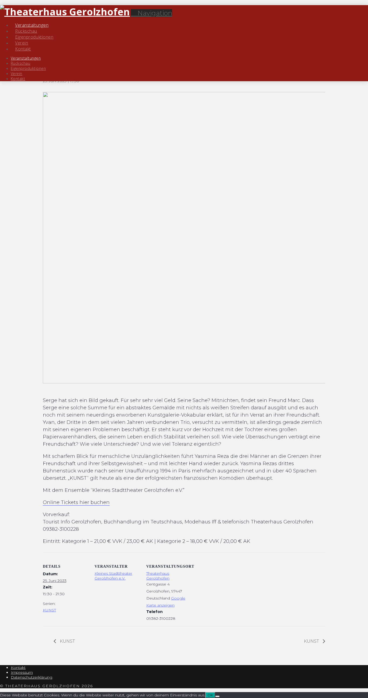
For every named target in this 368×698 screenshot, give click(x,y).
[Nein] (217, 696)
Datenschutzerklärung (31, 677)
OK (210, 695)
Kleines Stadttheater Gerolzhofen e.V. (113, 576)
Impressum (22, 672)
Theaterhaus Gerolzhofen (157, 576)
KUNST (49, 610)
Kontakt (18, 667)
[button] (151, 13)
